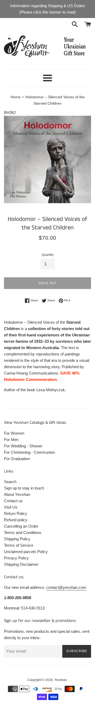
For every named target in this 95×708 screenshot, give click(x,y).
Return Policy (15, 513)
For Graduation (17, 458)
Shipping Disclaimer (21, 564)
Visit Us (10, 507)
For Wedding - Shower (23, 446)
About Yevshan (17, 494)
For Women (14, 433)
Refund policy (15, 520)
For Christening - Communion (29, 452)
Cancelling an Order (21, 526)
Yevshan (60, 680)
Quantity (48, 255)
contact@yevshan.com (66, 587)
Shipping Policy (17, 539)
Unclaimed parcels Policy (26, 551)
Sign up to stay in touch (24, 488)
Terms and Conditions (22, 532)
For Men (11, 439)
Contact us (13, 500)
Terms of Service (18, 545)
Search (10, 481)
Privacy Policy (16, 558)
